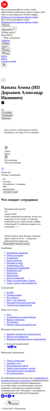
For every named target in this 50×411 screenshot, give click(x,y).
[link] (6, 50)
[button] (4, 56)
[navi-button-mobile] (4, 65)
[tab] (7, 115)
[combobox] (13, 403)
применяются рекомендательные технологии (24, 379)
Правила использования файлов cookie (19, 22)
